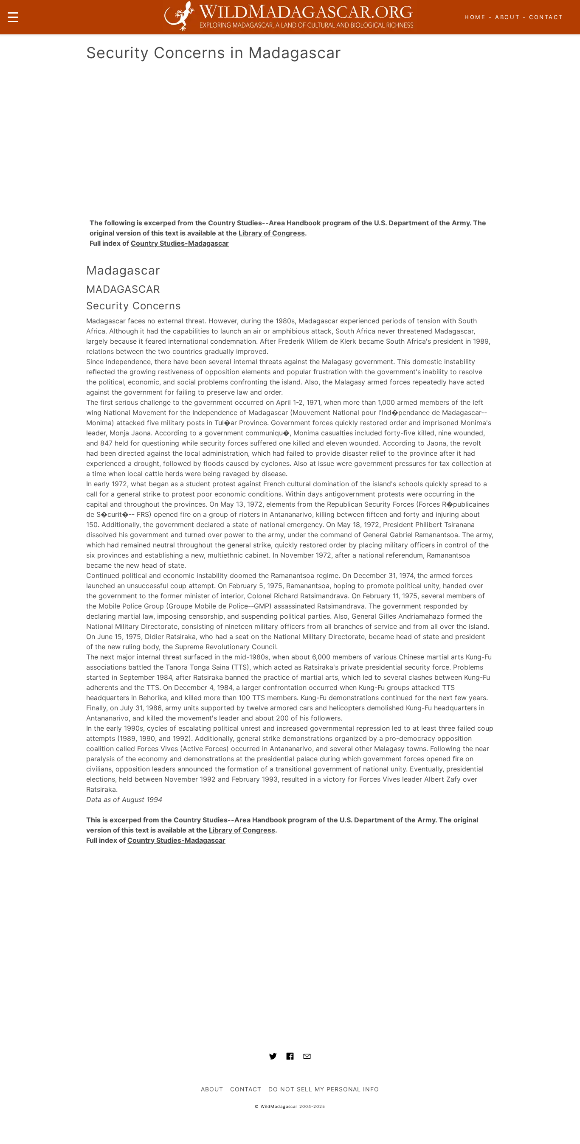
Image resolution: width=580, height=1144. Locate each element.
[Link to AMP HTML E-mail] (306, 1057)
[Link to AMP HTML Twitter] (273, 1057)
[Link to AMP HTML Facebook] (290, 1057)
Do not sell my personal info (323, 1089)
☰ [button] (13, 17)
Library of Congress (272, 233)
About (507, 17)
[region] (290, 137)
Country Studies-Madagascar (180, 243)
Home (475, 17)
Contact (546, 17)
